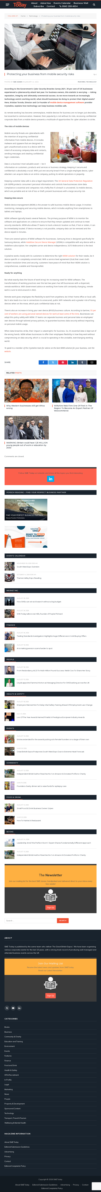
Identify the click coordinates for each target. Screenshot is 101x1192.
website (7, 351)
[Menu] (7, 5)
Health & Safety (10, 1070)
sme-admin (17, 82)
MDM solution (69, 256)
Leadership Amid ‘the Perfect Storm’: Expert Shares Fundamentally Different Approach (54, 843)
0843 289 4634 (70, 6)
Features (81, 82)
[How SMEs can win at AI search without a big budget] (9, 601)
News (6, 1094)
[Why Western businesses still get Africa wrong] (26, 390)
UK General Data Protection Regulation (75, 181)
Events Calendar (62, 3)
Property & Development (14, 1104)
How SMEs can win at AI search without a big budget (39, 602)
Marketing (8, 1089)
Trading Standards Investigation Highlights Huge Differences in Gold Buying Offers (51, 636)
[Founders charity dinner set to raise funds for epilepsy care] (9, 785)
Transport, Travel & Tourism (15, 1118)
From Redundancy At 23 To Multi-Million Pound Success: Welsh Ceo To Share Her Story (53, 670)
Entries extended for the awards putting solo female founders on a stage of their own (53, 739)
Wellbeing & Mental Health (15, 1123)
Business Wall (81, 3)
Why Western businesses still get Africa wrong (25, 407)
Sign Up (50, 907)
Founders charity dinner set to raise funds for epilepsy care (41, 786)
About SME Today (11, 1142)
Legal (6, 1084)
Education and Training (13, 1041)
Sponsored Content (12, 1108)
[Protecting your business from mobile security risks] (50, 47)
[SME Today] (20, 4)
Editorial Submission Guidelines (17, 1147)
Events (7, 1051)
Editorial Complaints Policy (15, 1166)
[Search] (93, 5)
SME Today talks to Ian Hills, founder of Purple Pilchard (39, 614)
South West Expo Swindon (28, 567)
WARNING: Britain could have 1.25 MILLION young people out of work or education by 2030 (27, 445)
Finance (7, 1061)
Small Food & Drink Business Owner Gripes (35, 808)
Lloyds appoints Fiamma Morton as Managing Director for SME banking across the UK (53, 683)
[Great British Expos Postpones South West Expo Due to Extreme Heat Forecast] (9, 751)
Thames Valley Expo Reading (29, 578)
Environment (9, 1046)
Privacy (7, 1156)
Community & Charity (12, 1037)
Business (8, 1032)
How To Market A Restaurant (29, 820)
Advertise (45, 3)
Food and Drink (10, 1065)
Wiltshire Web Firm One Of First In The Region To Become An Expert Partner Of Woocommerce (73, 408)
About (34, 3)
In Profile (8, 1080)
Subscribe (39, 6)
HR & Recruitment (11, 1075)
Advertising (9, 1152)
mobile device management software (67, 102)
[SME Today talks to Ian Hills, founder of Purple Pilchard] (9, 613)
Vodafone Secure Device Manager (41, 242)
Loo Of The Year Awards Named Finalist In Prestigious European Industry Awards (51, 717)
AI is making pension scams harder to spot (34, 648)
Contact (51, 6)
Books (7, 1027)
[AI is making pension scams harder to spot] (9, 648)
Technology (91, 82)
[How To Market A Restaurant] (9, 820)
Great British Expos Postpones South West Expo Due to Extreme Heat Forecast (50, 752)
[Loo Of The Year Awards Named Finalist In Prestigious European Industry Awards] (9, 717)
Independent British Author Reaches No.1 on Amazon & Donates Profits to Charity (51, 774)
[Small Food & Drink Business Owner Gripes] (9, 808)
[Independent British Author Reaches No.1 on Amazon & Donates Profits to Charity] (9, 773)
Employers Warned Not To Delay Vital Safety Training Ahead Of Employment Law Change (54, 705)
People (7, 1099)
